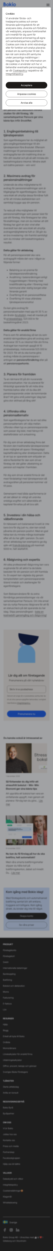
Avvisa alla (26, 102)
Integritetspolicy (14, 73)
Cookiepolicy (20, 70)
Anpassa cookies (26, 93)
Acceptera (26, 85)
